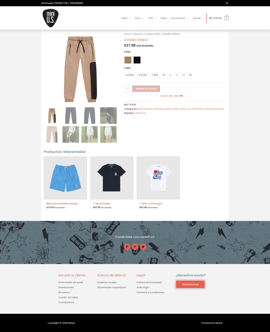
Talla (127, 68)
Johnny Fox (185, 108)
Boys (140, 108)
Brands (147, 108)
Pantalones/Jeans (214, 108)
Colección (137, 34)
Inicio (127, 34)
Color (127, 51)
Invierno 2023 (152, 34)
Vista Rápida (65, 197)
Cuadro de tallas (170, 95)
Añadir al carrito (146, 88)
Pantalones (198, 108)
